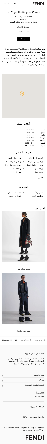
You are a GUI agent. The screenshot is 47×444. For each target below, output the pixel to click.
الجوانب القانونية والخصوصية (34, 385)
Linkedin (41, 417)
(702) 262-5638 (23, 31)
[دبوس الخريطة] (21, 93)
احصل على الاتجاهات (23, 27)
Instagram (33, 417)
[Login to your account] (11, 3)
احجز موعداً (23, 39)
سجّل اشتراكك (39, 358)
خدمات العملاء (39, 375)
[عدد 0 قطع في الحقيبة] (15, 3)
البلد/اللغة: (36, 407)
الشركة (41, 380)
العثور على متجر (38, 396)
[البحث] (7, 3)
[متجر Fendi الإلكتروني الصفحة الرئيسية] (38, 3)
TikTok (25, 417)
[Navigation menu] (4, 3)
